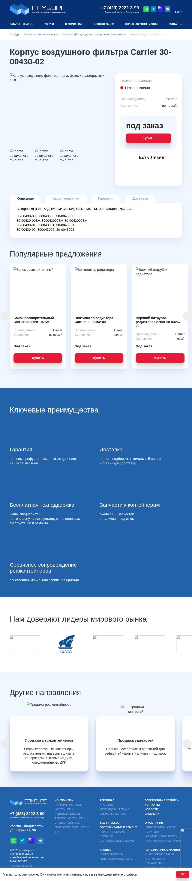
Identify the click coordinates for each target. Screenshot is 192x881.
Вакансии (152, 813)
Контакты (175, 24)
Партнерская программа (163, 840)
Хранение (107, 804)
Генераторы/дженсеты (116, 858)
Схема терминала (113, 813)
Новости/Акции (103, 24)
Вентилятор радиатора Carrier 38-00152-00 (94, 320)
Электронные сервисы (162, 800)
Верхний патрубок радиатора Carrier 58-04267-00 (159, 322)
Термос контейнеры (70, 818)
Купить (148, 138)
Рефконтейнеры (111, 854)
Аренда (105, 849)
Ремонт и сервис (112, 831)
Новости (151, 809)
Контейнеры (64, 800)
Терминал (107, 800)
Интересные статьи (159, 854)
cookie (33, 874)
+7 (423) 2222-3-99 (120, 7)
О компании (73, 24)
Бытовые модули (67, 813)
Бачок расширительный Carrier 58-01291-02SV (34, 320)
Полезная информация (162, 849)
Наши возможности (160, 827)
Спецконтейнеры (67, 822)
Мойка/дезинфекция (114, 809)
